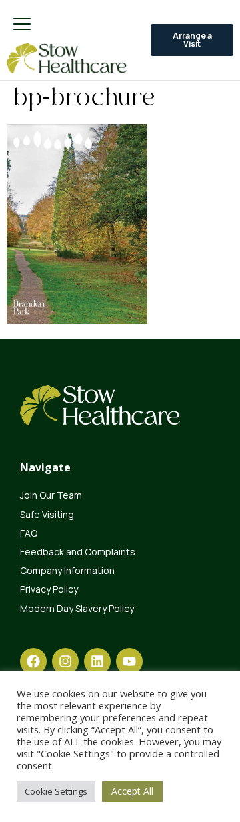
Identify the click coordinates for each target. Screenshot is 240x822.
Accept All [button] (132, 791)
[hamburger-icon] (22, 25)
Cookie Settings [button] (56, 791)
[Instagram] (65, 661)
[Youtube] (129, 661)
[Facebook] (33, 661)
